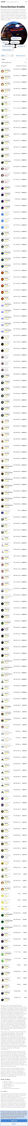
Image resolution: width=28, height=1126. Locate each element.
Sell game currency (21, 55)
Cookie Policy (21, 1117)
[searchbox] (11, 1)
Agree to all (14, 1120)
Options (14, 1124)
